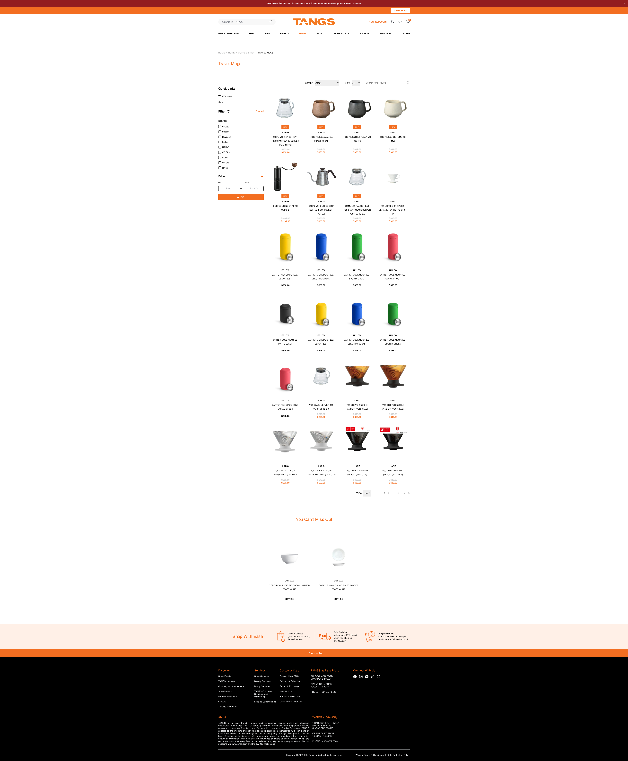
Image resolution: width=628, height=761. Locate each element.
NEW (251, 33)
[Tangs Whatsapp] (378, 676)
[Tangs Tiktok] (372, 676)
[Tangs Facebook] (355, 676)
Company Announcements (231, 686)
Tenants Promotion (227, 706)
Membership (286, 691)
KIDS (319, 33)
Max (247, 182)
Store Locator (225, 691)
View (359, 493)
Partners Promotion (227, 696)
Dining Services (262, 686)
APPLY (241, 197)
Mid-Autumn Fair (228, 33)
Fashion (364, 33)
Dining (405, 33)
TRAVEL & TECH (340, 33)
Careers (222, 701)
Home (221, 52)
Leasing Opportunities (265, 701)
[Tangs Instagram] (361, 676)
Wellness (385, 33)
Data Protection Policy (398, 755)
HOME (302, 33)
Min (220, 182)
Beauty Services (262, 681)
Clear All (260, 111)
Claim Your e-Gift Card (291, 701)
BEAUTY (284, 33)
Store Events (224, 676)
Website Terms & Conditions (370, 755)
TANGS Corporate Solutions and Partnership (263, 694)
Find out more (354, 3)
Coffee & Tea (246, 52)
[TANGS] (314, 21)
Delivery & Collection (290, 681)
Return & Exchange (289, 686)
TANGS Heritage (226, 681)
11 (399, 493)
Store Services (261, 676)
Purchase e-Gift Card (290, 696)
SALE (267, 33)
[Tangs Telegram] (366, 676)
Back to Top (316, 653)
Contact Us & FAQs (289, 676)
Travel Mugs (265, 52)
